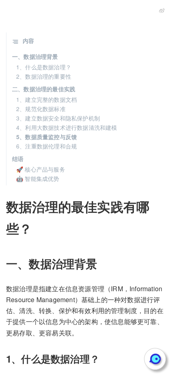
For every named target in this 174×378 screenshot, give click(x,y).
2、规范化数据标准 (41, 109)
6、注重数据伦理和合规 (46, 146)
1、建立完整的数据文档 (46, 99)
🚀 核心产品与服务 (40, 169)
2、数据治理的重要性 (43, 76)
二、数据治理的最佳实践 (43, 89)
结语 (17, 159)
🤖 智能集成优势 (37, 178)
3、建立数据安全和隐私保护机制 (58, 118)
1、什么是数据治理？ (43, 67)
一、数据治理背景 (35, 56)
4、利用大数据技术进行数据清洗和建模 (66, 127)
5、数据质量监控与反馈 (46, 137)
